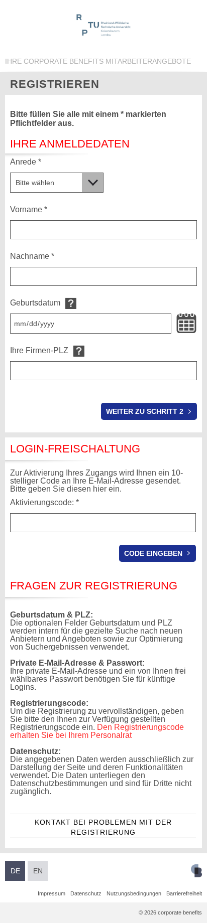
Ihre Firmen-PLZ (39, 350)
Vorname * (28, 209)
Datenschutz (85, 893)
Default (70, 303)
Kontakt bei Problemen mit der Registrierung (103, 827)
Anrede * (25, 162)
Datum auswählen (186, 324)
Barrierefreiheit (184, 893)
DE (15, 871)
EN (38, 871)
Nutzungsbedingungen (134, 893)
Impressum (51, 893)
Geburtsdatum (35, 302)
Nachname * (32, 256)
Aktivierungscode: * (44, 502)
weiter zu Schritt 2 (144, 411)
